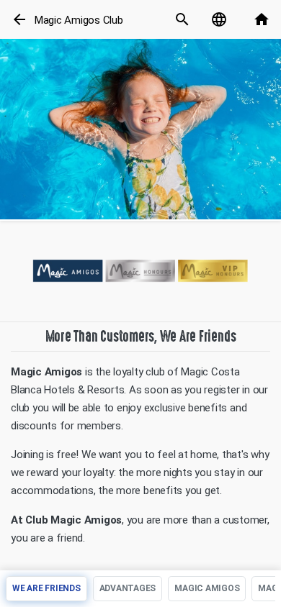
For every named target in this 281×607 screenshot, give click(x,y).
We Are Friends (46, 588)
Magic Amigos (206, 588)
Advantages (127, 588)
